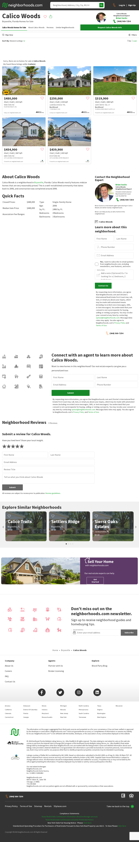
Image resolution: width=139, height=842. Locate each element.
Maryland (45, 713)
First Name (102, 239)
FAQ (7, 676)
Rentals (48, 806)
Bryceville (38, 182)
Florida (15, 21)
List (135, 41)
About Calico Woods (36, 27)
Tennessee (82, 717)
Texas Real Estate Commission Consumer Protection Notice (69, 819)
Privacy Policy (120, 323)
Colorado (8, 713)
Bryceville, (7, 21)
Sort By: (5, 41)
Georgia (26, 717)
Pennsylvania (83, 710)
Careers (8, 671)
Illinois (44, 706)
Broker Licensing (56, 671)
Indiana (44, 710)
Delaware (26, 706)
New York (63, 717)
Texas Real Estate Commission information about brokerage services (70, 816)
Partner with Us (55, 665)
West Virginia (101, 717)
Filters (134, 35)
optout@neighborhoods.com (108, 317)
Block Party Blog (99, 665)
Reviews (50, 27)
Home (55, 650)
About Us (9, 665)
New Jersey (64, 713)
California (8, 710)
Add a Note (101, 270)
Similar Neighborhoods (65, 27)
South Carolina (84, 713)
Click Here (87, 823)
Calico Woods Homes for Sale (14, 27)
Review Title (9, 469)
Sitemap (38, 806)
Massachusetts (47, 717)
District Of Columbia (30, 710)
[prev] (5, 81)
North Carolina (84, 706)
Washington (101, 713)
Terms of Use (101, 325)
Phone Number (108, 247)
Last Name (121, 239)
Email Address (107, 255)
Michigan (63, 706)
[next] (43, 81)
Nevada (63, 710)
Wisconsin (119, 706)
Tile (129, 41)
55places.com (60, 806)
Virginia (99, 710)
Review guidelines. (53, 493)
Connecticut (9, 717)
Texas (99, 706)
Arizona (7, 706)
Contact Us (10, 681)
